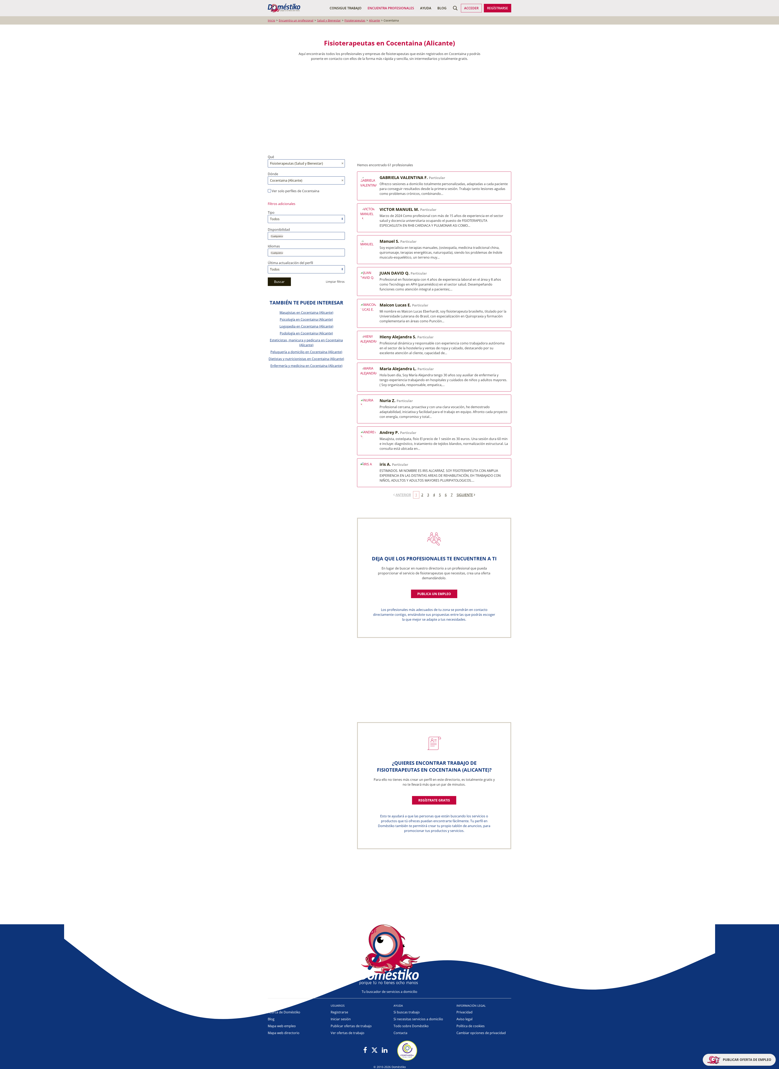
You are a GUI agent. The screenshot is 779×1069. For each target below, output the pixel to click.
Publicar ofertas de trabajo (351, 1026)
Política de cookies (470, 1026)
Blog (442, 8)
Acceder (471, 8)
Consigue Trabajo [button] (346, 8)
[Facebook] (365, 1050)
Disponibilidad (279, 229)
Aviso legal (464, 1019)
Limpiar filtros (335, 282)
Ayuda (425, 8)
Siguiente (465, 495)
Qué (271, 157)
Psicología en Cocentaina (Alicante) (306, 319)
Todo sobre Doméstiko (411, 1026)
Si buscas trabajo (407, 1012)
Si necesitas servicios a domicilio (418, 1019)
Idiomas (274, 246)
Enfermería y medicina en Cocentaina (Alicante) (306, 366)
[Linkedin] (384, 1050)
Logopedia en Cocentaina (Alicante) (306, 326)
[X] (374, 1050)
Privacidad (464, 1012)
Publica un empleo (434, 594)
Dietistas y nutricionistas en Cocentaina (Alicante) (306, 359)
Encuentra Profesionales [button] (391, 8)
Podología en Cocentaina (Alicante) (306, 333)
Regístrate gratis (434, 800)
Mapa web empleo (282, 1026)
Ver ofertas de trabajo (347, 1033)
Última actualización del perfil (290, 263)
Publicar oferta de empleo (746, 1059)
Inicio (271, 20)
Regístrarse (497, 8)
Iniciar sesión (341, 1019)
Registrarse (339, 1012)
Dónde (273, 174)
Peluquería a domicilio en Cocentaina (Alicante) (306, 352)
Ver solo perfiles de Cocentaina (295, 191)
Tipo (271, 212)
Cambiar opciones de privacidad (481, 1033)
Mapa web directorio (283, 1033)
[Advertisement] (387, 107)
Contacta (400, 1033)
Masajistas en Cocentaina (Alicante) (306, 312)
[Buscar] (455, 8)
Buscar (279, 281)
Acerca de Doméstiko (284, 1012)
